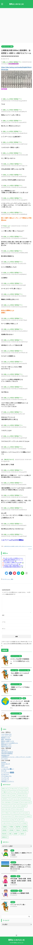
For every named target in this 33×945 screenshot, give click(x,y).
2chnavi (3, 762)
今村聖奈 (11, 826)
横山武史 (4, 833)
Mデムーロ (4, 788)
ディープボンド (6, 812)
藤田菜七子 (5, 837)
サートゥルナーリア (26, 802)
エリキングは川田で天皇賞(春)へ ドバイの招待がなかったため (19, 661)
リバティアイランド (7, 823)
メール (3, 622)
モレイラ (14, 819)
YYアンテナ (4, 767)
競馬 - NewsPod (6, 739)
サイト (3, 628)
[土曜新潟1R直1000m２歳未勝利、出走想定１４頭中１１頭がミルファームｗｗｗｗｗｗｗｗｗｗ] (18, 573)
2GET (3, 765)
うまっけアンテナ (6, 736)
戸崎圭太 (18, 830)
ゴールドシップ (25, 799)
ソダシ (13, 806)
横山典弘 (25, 830)
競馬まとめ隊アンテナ (7, 741)
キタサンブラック (22, 795)
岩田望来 (4, 830)
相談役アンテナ (5, 737)
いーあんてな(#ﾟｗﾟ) (7, 769)
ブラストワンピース (19, 816)
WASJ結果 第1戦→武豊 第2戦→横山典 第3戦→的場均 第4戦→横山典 (20, 881)
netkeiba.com (5, 755)
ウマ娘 (3, 792)
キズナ (13, 795)
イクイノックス (23, 788)
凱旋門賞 (18, 826)
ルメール (16, 823)
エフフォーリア (11, 792)
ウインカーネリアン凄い (17, 904)
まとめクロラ (5, 774)
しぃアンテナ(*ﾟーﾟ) (7, 772)
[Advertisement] (16, 25)
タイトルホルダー (22, 806)
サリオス (16, 802)
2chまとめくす (5, 764)
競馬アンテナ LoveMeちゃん (9, 743)
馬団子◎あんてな (6, 746)
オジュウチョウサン (22, 792)
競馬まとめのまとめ (16, 4)
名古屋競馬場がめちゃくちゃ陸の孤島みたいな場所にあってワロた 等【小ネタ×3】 (21, 867)
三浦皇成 (4, 826)
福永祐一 (23, 833)
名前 (3, 615)
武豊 (10, 833)
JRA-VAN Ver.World (7, 752)
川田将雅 (11, 830)
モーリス (21, 819)
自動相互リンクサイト (7, 781)
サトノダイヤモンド (7, 802)
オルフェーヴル (6, 795)
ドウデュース (15, 812)
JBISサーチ (4, 750)
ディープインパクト (18, 809)
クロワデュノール (6, 799)
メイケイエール (6, 819)
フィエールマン (24, 812)
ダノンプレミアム (6, 809)
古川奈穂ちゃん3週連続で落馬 (19, 893)
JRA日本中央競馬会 (7, 753)
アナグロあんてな (6, 776)
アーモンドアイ (13, 788)
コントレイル (16, 799)
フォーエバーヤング (7, 816)
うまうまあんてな (6, 734)
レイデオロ (23, 823)
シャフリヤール (6, 806)
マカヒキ (28, 816)
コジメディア (5, 779)
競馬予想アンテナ (6, 745)
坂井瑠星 (25, 826)
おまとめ (3, 771)
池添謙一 (16, 833)
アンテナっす (5, 778)
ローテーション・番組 (8, 579)
